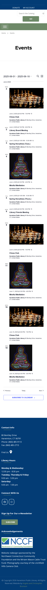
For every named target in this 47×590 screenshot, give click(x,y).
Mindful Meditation (17, 185)
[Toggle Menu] (5, 27)
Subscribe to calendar (22, 397)
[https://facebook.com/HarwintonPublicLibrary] (5, 502)
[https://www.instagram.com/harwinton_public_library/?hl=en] (12, 502)
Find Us (5, 452)
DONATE (16, 8)
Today (23, 390)
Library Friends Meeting (19, 212)
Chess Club (14, 117)
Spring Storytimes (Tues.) (19, 143)
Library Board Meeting (18, 130)
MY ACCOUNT (29, 8)
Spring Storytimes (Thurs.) (20, 199)
